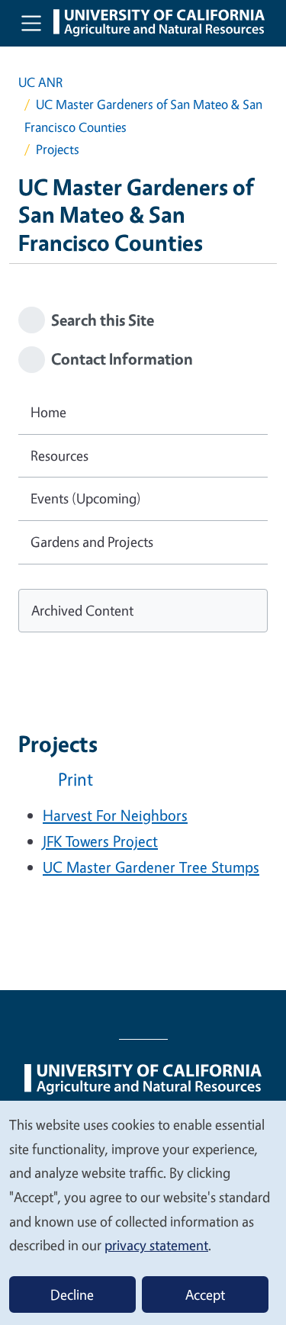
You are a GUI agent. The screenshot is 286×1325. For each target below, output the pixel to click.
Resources (59, 455)
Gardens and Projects (92, 541)
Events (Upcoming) (86, 498)
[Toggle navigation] (31, 23)
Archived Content (82, 610)
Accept (205, 1294)
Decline (72, 1294)
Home (48, 412)
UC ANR (40, 82)
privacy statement (156, 1245)
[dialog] (143, 1212)
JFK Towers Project (100, 841)
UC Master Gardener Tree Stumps (151, 866)
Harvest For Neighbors (115, 815)
